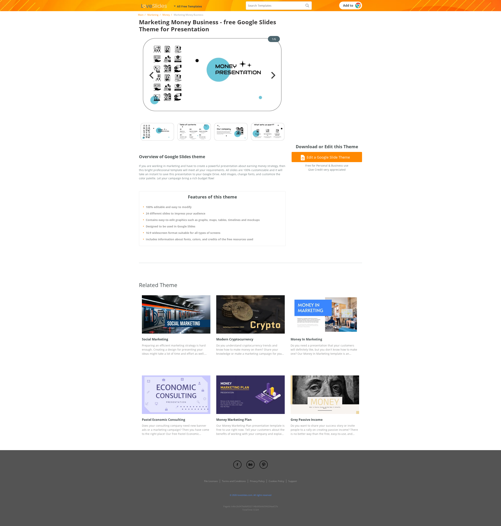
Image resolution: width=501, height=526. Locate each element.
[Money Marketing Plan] (250, 394)
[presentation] (144, 314)
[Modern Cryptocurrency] (250, 314)
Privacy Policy (257, 481)
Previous (151, 75)
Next (273, 75)
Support (292, 481)
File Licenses (211, 481)
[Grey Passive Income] (325, 394)
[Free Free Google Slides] (154, 5)
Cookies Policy (276, 481)
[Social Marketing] (176, 314)
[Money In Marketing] (325, 314)
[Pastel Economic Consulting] (176, 394)
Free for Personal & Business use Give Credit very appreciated (326, 167)
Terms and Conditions (234, 481)
